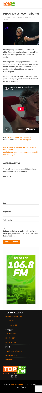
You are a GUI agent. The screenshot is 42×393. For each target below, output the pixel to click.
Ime (5, 203)
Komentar (8, 176)
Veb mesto (7, 220)
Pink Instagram (25, 140)
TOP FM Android (11, 325)
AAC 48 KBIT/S (11, 334)
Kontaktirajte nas (12, 355)
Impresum (9, 360)
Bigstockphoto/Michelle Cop (19, 137)
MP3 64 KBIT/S (10, 338)
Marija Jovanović (24, 17)
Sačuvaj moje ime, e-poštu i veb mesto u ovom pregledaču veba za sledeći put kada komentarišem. (20, 233)
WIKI (16, 140)
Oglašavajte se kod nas (14, 351)
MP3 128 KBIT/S (11, 342)
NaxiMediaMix (18, 385)
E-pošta (7, 211)
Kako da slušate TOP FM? (14, 317)
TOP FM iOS (10, 321)
